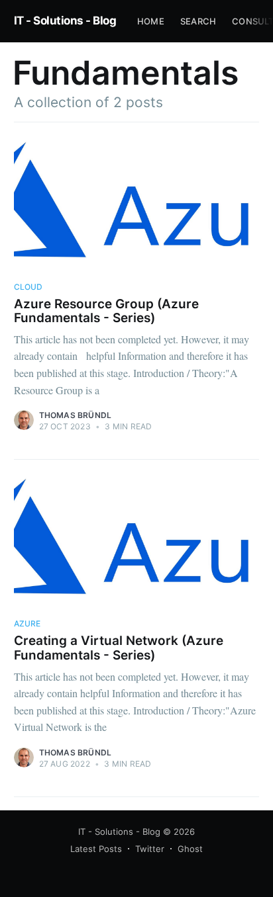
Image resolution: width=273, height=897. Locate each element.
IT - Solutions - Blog (65, 20)
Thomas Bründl (75, 415)
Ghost (190, 848)
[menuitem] (150, 21)
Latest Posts (96, 848)
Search (198, 21)
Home (150, 21)
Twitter (149, 848)
